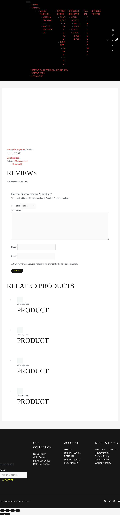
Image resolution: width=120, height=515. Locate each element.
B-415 (64, 26)
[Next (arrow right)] (7, 514)
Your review (16, 210)
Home (9, 150)
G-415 (64, 51)
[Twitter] (110, 501)
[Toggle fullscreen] (7, 510)
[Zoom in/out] (2, 510)
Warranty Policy (103, 463)
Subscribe (7, 480)
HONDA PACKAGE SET (47, 30)
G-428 (64, 61)
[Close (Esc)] (17, 510)
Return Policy (102, 459)
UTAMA (35, 5)
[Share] (12, 510)
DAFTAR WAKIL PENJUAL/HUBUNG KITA (50, 70)
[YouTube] (119, 501)
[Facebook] (105, 501)
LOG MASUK (37, 76)
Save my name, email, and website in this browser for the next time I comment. (45, 264)
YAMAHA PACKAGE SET (47, 20)
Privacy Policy (102, 453)
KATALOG (36, 8)
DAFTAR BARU (38, 73)
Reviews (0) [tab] (17, 164)
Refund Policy (102, 456)
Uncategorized (19, 150)
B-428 (64, 36)
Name (14, 247)
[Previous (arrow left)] (2, 514)
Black (87, 23)
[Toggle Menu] (28, 2)
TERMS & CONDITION (107, 449)
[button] (107, 40)
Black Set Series (41, 460)
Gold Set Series (41, 464)
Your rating (15, 206)
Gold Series (39, 457)
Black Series (39, 454)
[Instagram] (114, 501)
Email (14, 256)
